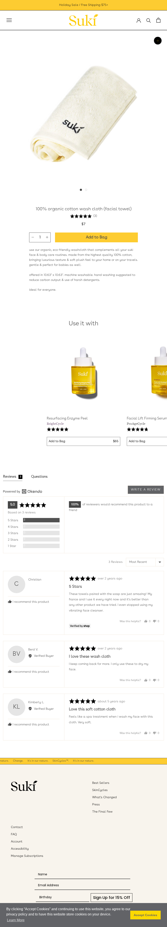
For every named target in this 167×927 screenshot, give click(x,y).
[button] (83, 216)
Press (96, 804)
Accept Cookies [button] (145, 915)
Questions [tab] (39, 477)
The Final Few (102, 811)
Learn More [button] (16, 920)
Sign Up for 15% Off (111, 897)
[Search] (148, 20)
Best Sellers (100, 782)
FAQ (14, 834)
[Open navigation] (9, 20)
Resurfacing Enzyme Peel (67, 418)
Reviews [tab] (12, 477)
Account (16, 841)
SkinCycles (100, 790)
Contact (17, 827)
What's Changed (104, 797)
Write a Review (146, 489)
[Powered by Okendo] (22, 491)
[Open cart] (158, 20)
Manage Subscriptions (27, 855)
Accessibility (20, 848)
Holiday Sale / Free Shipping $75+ (83, 5)
